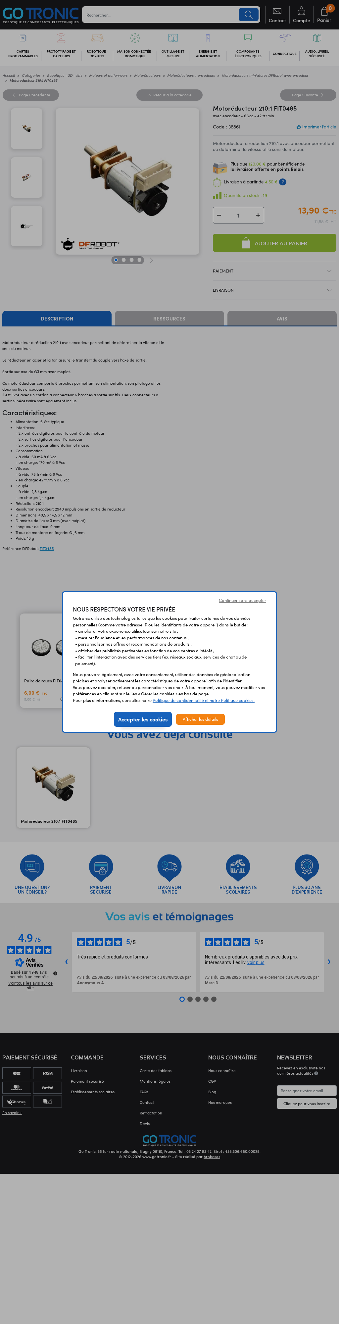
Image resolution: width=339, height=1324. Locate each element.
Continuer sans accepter (242, 600)
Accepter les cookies (143, 719)
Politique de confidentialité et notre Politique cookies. (204, 700)
